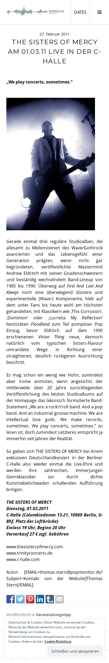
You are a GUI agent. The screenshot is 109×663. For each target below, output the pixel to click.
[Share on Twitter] (20, 599)
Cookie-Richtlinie (57, 641)
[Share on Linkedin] (40, 599)
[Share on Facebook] (10, 599)
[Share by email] (59, 599)
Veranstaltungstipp (53, 614)
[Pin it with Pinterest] (30, 599)
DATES (82, 12)
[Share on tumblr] (50, 599)
